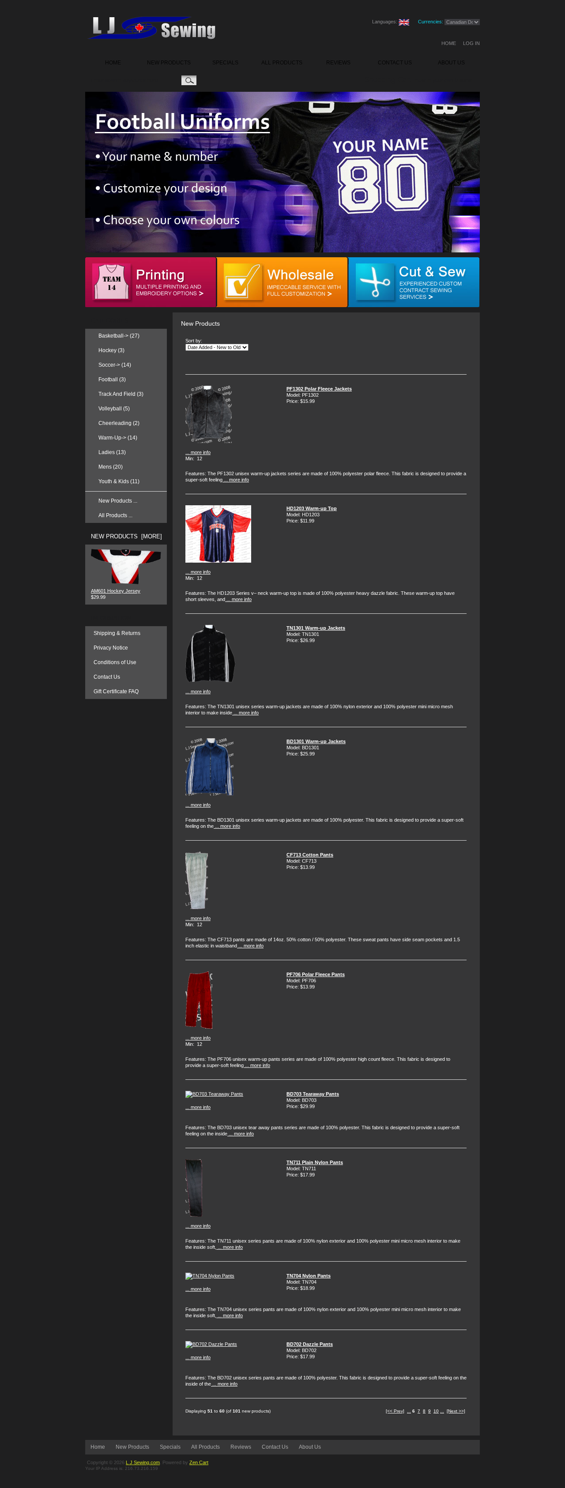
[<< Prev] (395, 1411)
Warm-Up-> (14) (117, 438)
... (409, 1411)
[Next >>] (456, 1411)
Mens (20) (110, 467)
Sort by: (193, 340)
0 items (463, 80)
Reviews (240, 1447)
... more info (198, 452)
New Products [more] (126, 536)
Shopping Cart (388, 79)
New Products (132, 1447)
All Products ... (115, 515)
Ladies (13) (112, 452)
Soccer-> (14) (114, 365)
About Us (310, 1447)
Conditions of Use (115, 662)
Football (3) (112, 379)
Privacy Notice (111, 648)
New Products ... (117, 501)
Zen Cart (198, 1462)
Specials (170, 1447)
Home (448, 43)
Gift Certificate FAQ (116, 691)
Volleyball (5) (114, 409)
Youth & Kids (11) (118, 481)
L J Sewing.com (143, 1462)
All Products (205, 1447)
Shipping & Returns (117, 633)
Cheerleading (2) (118, 423)
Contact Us (107, 677)
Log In (471, 43)
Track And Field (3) (120, 394)
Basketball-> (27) (118, 336)
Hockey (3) (111, 350)
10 (436, 1411)
